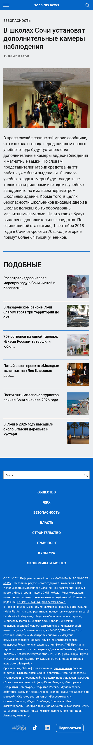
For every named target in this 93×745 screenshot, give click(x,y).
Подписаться (70, 727)
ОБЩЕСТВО (46, 492)
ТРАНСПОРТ (47, 543)
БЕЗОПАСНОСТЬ (16, 21)
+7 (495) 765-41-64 (28, 602)
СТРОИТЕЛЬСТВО (46, 532)
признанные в (63, 668)
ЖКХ (47, 502)
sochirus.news (46, 5)
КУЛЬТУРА (46, 553)
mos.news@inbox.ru (54, 602)
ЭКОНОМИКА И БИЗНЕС (46, 563)
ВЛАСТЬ (46, 522)
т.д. (28, 715)
